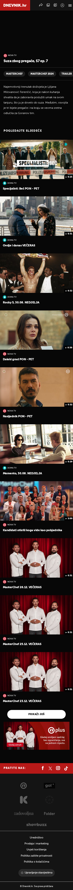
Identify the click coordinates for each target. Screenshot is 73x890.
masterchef (14, 74)
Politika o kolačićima (36, 861)
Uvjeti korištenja (36, 849)
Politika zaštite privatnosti (36, 855)
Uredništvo (36, 837)
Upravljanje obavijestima (38, 872)
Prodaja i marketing (36, 843)
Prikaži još (36, 714)
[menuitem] (62, 5)
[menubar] (62, 5)
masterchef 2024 (42, 74)
